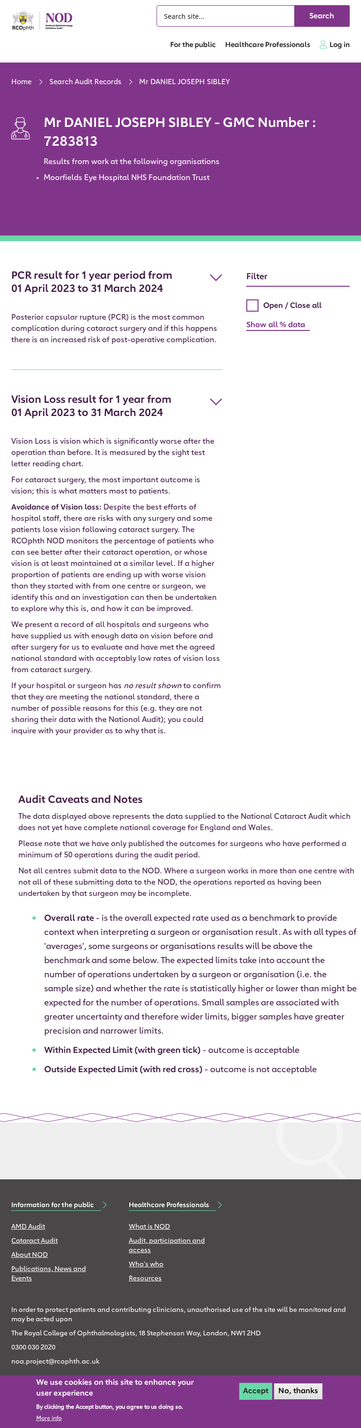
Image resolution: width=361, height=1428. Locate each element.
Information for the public (52, 1205)
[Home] (46, 21)
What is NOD (149, 1227)
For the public (193, 45)
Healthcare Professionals (267, 45)
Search (321, 16)
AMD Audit (28, 1227)
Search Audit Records (85, 82)
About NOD (29, 1255)
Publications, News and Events (48, 1274)
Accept (255, 1391)
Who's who (146, 1264)
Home (21, 82)
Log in (340, 45)
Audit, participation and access (167, 1246)
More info (49, 1418)
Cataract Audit (34, 1241)
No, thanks (298, 1391)
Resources (145, 1278)
